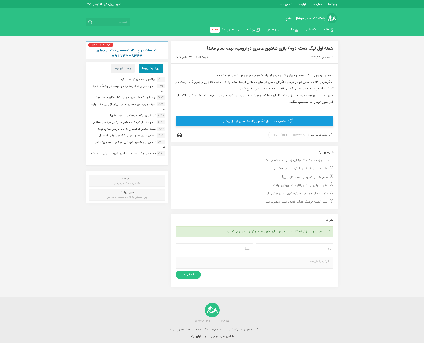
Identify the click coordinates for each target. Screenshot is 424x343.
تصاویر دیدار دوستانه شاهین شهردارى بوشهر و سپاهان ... (123, 122)
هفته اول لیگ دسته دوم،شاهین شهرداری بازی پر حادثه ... (128, 155)
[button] (329, 30)
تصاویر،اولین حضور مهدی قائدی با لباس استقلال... (126, 135)
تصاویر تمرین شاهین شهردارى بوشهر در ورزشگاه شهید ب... (129, 88)
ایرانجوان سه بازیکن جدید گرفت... (136, 79)
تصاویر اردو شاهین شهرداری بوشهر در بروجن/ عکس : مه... (129, 144)
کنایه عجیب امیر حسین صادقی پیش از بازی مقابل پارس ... (127, 106)
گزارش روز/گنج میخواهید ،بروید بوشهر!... (132, 115)
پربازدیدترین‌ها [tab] (150, 68)
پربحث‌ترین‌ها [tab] (123, 68)
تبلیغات (301, 4)
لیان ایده (195, 336)
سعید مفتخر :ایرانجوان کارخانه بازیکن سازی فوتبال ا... (124, 129)
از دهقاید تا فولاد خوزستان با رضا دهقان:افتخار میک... (124, 97)
